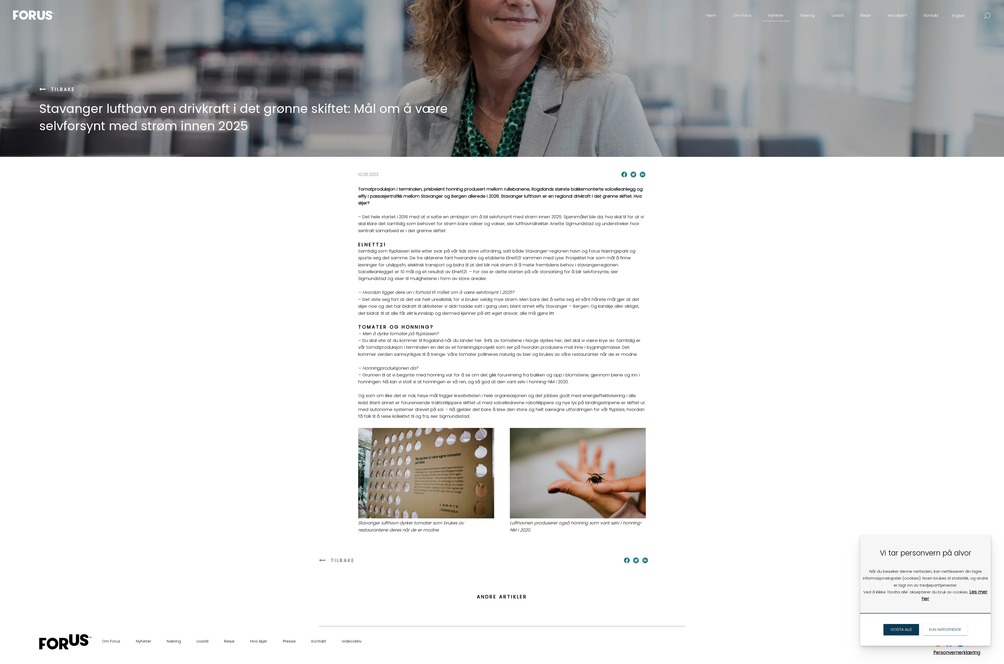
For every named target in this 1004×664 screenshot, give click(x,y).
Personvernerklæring (956, 652)
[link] (43, 11)
